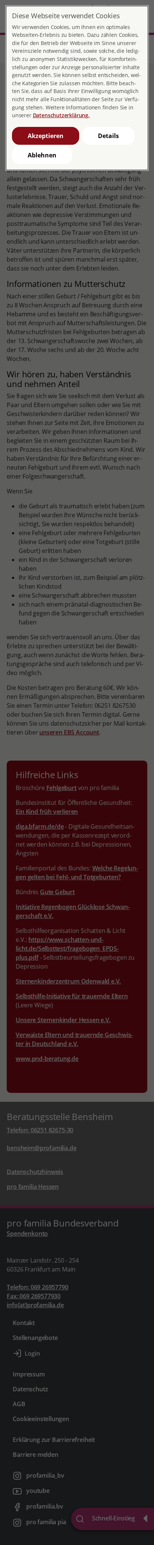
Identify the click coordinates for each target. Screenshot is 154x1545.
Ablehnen (42, 155)
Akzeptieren (46, 136)
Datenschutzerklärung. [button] (61, 115)
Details (108, 136)
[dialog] (77, 88)
